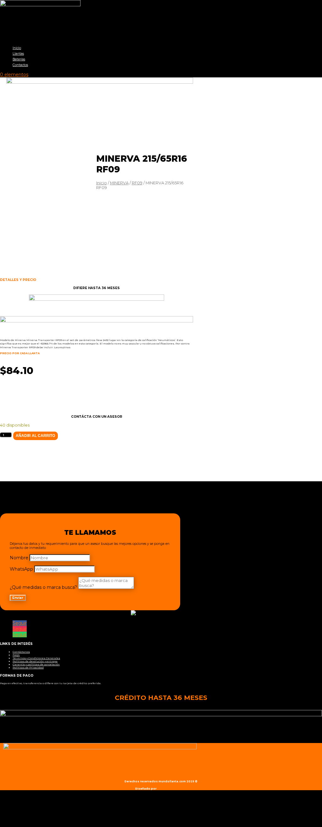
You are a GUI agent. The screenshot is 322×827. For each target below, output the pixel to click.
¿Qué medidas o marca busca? (43, 587)
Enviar (17, 598)
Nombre (19, 558)
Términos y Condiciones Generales (36, 658)
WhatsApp (21, 569)
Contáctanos (21, 651)
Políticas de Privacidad (28, 667)
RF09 (137, 183)
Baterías (19, 59)
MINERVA (119, 183)
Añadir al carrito (35, 435)
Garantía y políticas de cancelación (36, 664)
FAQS (16, 655)
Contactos (20, 65)
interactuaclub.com (172, 788)
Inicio (17, 48)
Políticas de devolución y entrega (35, 661)
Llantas (18, 54)
